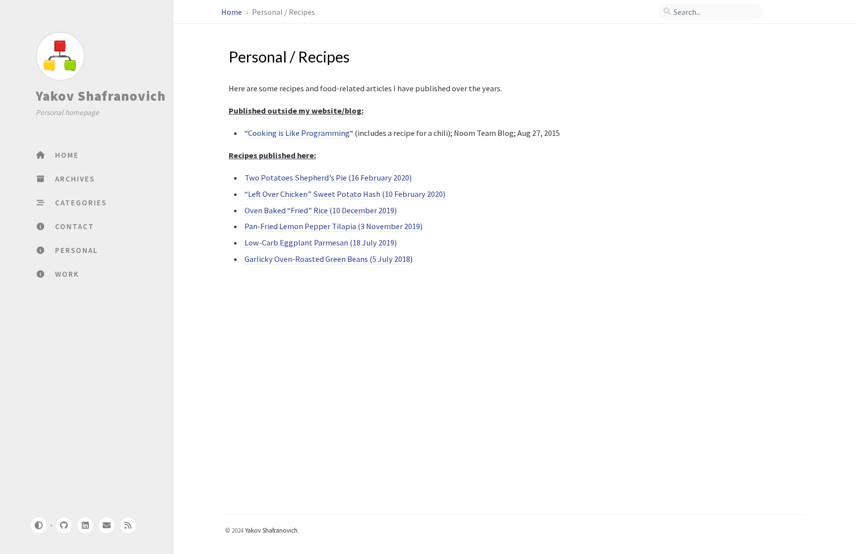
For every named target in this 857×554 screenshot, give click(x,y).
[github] (63, 525)
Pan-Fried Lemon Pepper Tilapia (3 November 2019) (334, 226)
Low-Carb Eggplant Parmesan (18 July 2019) (321, 242)
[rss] (128, 525)
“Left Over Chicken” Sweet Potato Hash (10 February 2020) (345, 194)
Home (232, 12)
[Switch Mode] (38, 525)
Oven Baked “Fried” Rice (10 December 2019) (321, 210)
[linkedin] (85, 525)
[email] (106, 525)
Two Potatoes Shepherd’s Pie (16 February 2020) (328, 178)
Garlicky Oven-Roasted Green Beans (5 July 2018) (329, 259)
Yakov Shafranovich (101, 95)
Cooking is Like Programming (299, 133)
